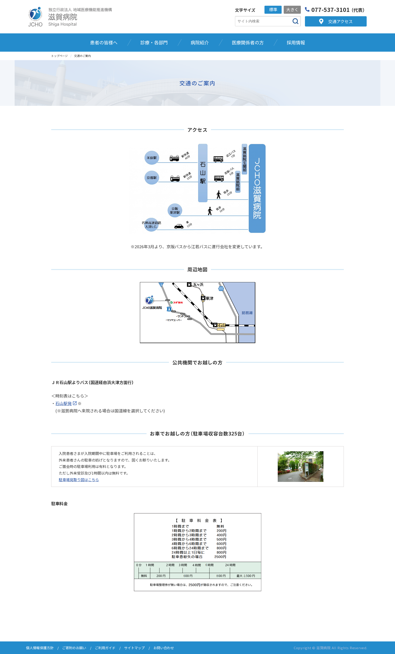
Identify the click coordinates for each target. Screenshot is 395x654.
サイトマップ (134, 647)
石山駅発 (63, 403)
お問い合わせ (163, 647)
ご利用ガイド (105, 647)
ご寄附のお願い (74, 647)
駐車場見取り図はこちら (79, 479)
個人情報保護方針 (39, 647)
